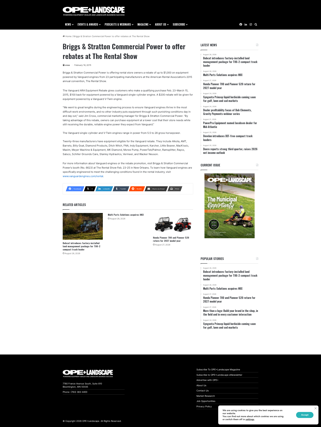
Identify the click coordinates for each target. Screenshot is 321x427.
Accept (304, 414)
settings (250, 419)
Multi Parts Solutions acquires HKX (126, 214)
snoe (67, 65)
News (68, 24)
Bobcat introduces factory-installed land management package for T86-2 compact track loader (81, 246)
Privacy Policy (204, 406)
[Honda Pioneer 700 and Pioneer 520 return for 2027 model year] (173, 223)
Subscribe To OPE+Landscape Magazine (218, 369)
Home (68, 36)
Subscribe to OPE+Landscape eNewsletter (219, 375)
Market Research (205, 396)
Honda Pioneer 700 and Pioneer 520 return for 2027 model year (171, 239)
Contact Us (202, 390)
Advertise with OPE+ (207, 380)
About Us (201, 385)
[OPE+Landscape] (94, 11)
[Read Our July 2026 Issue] (229, 205)
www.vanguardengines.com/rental (83, 176)
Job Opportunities (205, 401)
